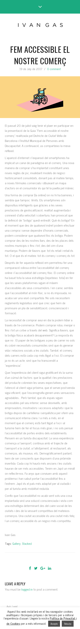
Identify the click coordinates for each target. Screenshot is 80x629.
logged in (27, 589)
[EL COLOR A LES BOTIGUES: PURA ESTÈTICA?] (29, 559)
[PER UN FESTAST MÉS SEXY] (51, 559)
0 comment (54, 68)
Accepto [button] (54, 624)
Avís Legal (12, 606)
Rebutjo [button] (67, 624)
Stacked (27, 543)
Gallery (16, 543)
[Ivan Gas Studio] (40, 24)
